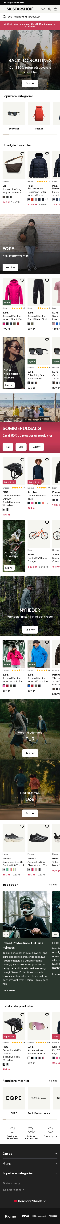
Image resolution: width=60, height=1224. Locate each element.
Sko (21, 447)
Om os (7, 1153)
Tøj (8, 447)
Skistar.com (10, 1183)
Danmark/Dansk (30, 1201)
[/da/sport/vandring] (30, 729)
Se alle (53, 884)
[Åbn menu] (3, 9)
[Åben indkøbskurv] (56, 9)
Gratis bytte (11, 3)
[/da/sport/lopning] (30, 789)
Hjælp (7, 1163)
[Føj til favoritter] (22, 154)
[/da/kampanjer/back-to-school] (30, 60)
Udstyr (36, 447)
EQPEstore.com (12, 1189)
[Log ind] (49, 9)
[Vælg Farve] (4, 197)
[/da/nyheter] (30, 606)
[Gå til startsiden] (20, 8)
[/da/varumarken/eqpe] (30, 244)
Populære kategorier (18, 1173)
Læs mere (9, 990)
